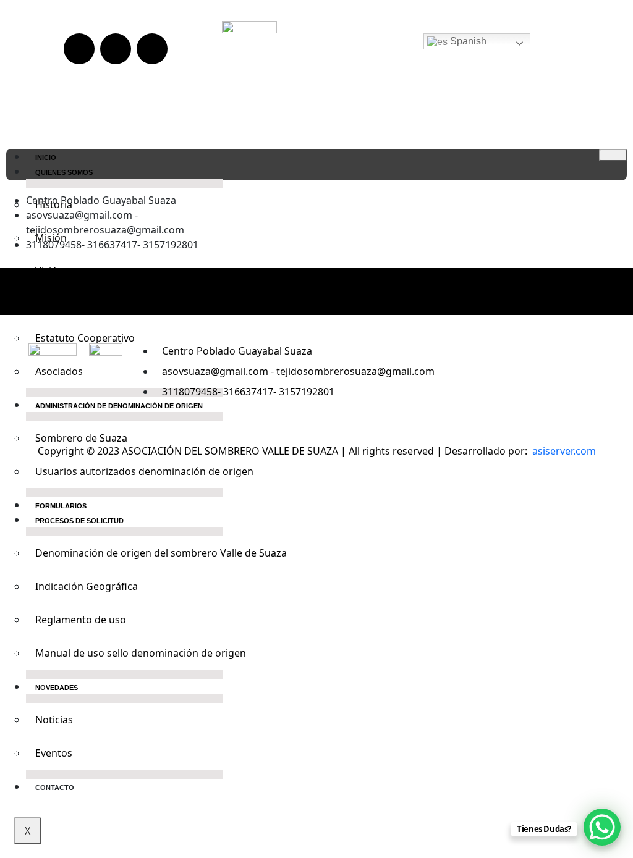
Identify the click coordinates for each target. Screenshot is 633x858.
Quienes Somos (64, 172)
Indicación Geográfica (86, 586)
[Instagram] (316, 289)
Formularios (61, 506)
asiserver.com (564, 451)
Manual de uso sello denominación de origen (129, 653)
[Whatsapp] (152, 48)
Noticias (54, 719)
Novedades (56, 687)
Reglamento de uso (80, 619)
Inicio (45, 157)
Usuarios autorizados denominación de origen (129, 471)
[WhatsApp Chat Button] (602, 827)
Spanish (467, 41)
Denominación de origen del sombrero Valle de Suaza (129, 553)
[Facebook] (280, 289)
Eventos (53, 753)
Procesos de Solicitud (79, 520)
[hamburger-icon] (613, 155)
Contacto (54, 787)
